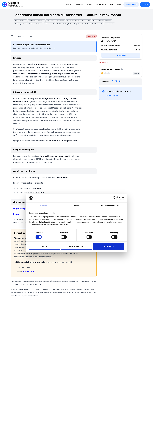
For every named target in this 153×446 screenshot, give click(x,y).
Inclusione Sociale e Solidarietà (78, 21)
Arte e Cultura (20, 21)
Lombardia (109, 24)
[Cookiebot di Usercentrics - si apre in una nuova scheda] (114, 198)
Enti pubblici (49, 24)
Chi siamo (79, 4)
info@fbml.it (28, 271)
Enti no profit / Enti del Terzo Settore (28, 24)
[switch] (64, 237)
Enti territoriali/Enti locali (66, 24)
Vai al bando (120, 55)
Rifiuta (44, 246)
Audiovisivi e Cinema (36, 21)
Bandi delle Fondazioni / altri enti (90, 24)
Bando (16, 214)
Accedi (145, 4)
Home (68, 4)
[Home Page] (12, 4)
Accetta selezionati (76, 246)
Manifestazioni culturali (102, 21)
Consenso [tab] (43, 206)
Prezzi (89, 4)
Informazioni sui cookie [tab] (110, 205)
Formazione (101, 4)
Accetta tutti (108, 246)
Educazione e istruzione (55, 21)
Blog (111, 4)
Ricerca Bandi (131, 4)
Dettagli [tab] (76, 205)
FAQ (119, 4)
